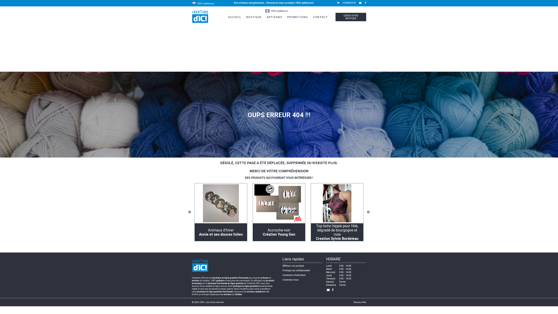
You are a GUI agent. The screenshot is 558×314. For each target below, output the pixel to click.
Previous (189, 212)
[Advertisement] (279, 50)
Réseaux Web (360, 302)
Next (368, 212)
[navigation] (221, 212)
